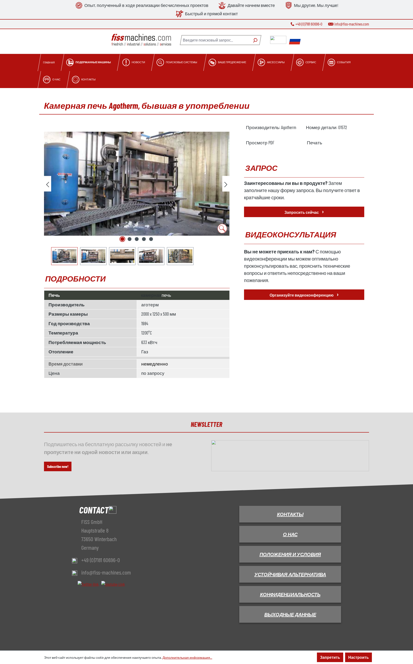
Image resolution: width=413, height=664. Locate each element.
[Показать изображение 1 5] (122, 239)
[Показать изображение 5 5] (151, 239)
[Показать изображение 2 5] (129, 239)
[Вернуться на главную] (141, 40)
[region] (136, 194)
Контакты (290, 514)
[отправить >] (225, 184)
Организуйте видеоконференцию (304, 294)
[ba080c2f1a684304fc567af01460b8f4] (136, 183)
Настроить (358, 657)
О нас (290, 534)
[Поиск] (254, 40)
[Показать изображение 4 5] (144, 239)
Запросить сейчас (304, 211)
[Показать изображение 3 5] (137, 239)
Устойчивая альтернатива (290, 574)
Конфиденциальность (290, 594)
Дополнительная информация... (187, 657)
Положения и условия (290, 554)
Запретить (330, 657)
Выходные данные (290, 614)
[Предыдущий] (47, 184)
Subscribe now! (57, 466)
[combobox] (215, 40)
